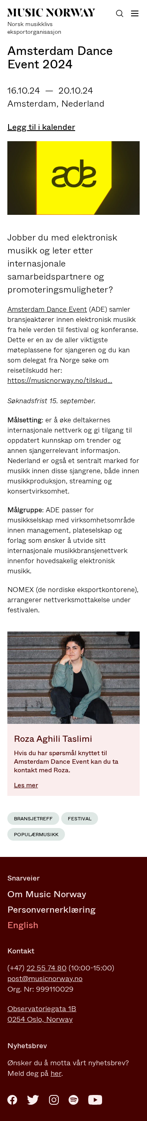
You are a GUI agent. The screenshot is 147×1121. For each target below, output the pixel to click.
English (22, 925)
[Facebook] (12, 1100)
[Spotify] (73, 1100)
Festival (79, 818)
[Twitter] (33, 1100)
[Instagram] (54, 1100)
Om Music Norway (46, 894)
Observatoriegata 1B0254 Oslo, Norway (41, 1014)
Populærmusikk (36, 834)
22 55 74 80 (47, 968)
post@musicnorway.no (44, 978)
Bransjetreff (33, 818)
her (56, 1073)
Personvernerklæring (51, 909)
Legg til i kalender (41, 127)
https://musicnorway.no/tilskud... (59, 381)
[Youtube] (95, 1100)
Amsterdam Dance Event (47, 309)
